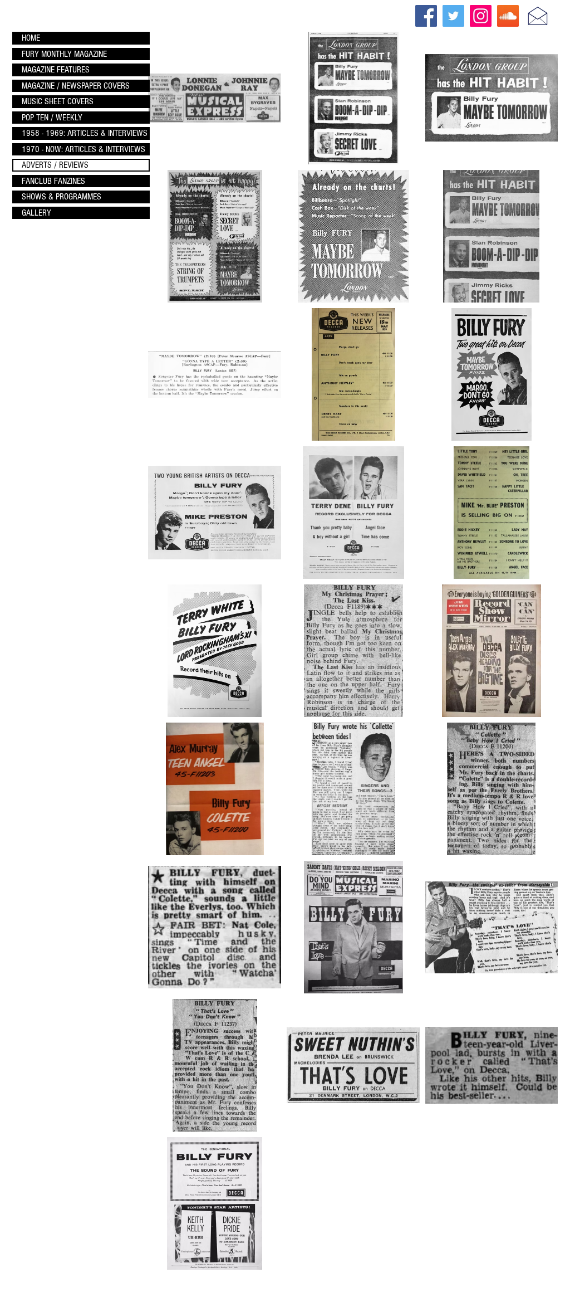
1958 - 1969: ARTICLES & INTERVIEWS (85, 133)
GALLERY (36, 213)
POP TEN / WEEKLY (52, 118)
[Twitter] (453, 16)
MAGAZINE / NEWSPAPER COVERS (76, 86)
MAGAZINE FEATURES (56, 70)
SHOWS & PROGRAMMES (61, 197)
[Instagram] (481, 16)
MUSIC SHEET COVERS (58, 101)
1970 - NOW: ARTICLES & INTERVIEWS (83, 149)
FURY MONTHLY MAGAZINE (64, 54)
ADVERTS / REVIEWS (55, 165)
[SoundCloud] (508, 16)
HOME (31, 38)
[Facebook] (426, 16)
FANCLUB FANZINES (53, 181)
